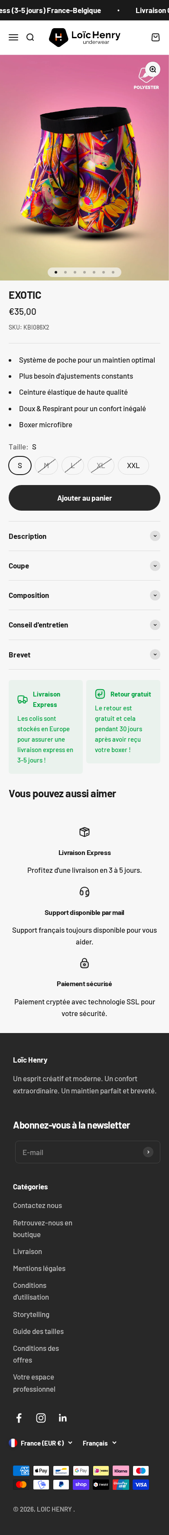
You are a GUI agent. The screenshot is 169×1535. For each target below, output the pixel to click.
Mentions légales (39, 1268)
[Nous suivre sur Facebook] (19, 1418)
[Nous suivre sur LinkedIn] (63, 1418)
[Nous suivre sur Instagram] (41, 1418)
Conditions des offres (36, 1354)
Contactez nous (37, 1205)
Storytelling (31, 1314)
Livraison (27, 1251)
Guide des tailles (38, 1331)
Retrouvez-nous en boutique (42, 1228)
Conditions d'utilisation (31, 1291)
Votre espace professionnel (34, 1382)
